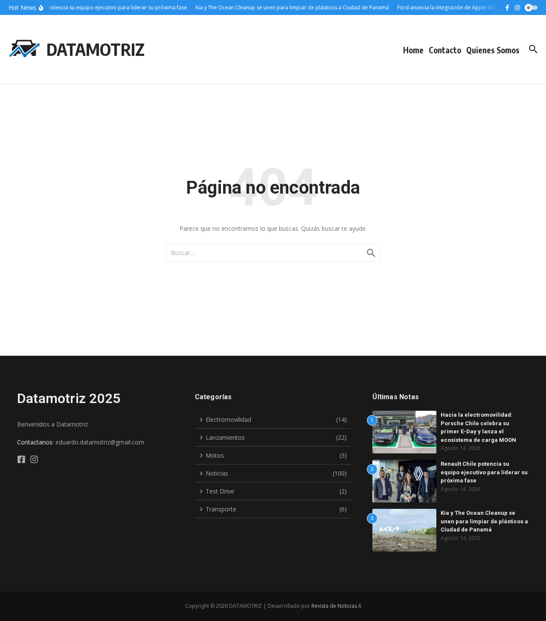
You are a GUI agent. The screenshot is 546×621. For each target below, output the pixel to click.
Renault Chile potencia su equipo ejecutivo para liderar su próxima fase (484, 472)
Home (413, 50)
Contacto (445, 50)
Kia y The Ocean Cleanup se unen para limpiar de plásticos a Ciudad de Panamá (484, 521)
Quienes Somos (493, 50)
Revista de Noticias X (336, 605)
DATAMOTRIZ (95, 49)
